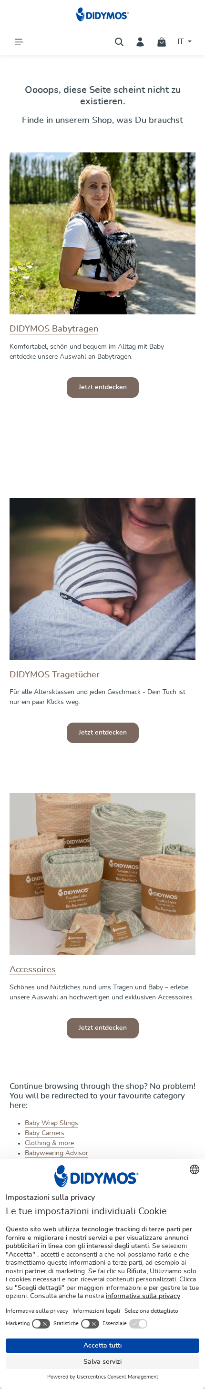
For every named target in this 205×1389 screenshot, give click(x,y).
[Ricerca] (119, 41)
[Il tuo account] (140, 41)
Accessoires (33, 969)
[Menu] (19, 41)
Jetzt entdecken (103, 387)
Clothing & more (49, 1143)
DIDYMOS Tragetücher (55, 674)
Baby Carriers (44, 1133)
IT (181, 42)
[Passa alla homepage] (102, 14)
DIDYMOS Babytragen (54, 328)
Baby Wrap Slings (51, 1123)
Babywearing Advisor (56, 1153)
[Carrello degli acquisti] (162, 41)
